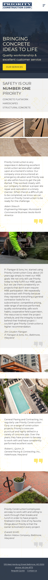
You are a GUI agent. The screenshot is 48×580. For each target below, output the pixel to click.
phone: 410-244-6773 (24, 567)
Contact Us (32, 571)
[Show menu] (44, 5)
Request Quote (18, 571)
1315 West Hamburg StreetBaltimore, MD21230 (24, 564)
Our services (14, 67)
